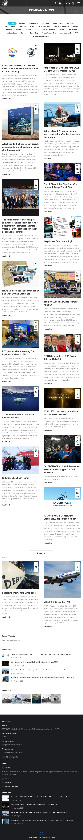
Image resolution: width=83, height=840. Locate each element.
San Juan (62, 30)
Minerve (9, 30)
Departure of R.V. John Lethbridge (19, 593)
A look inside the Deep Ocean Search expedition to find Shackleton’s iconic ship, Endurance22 (20, 147)
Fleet (32, 26)
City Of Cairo (33, 23)
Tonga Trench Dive (49, 33)
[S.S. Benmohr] (46, 699)
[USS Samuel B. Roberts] (27, 699)
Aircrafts (22, 23)
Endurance (70, 23)
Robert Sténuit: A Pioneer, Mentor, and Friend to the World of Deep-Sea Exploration (62, 134)
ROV (36, 30)
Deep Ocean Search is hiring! (58, 241)
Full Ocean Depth (44, 26)
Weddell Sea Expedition (41, 36)
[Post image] (5, 655)
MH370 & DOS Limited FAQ (57, 602)
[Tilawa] (7, 699)
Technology (34, 33)
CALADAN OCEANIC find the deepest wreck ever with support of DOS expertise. (62, 469)
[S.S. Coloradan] (56, 699)
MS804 (18, 30)
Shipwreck (73, 30)
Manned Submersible (61, 26)
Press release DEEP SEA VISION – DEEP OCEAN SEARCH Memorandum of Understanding (20, 68)
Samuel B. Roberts (48, 30)
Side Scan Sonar (11, 33)
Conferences (57, 23)
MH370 (75, 26)
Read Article (6, 98)
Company (45, 23)
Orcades (28, 30)
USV (76, 33)
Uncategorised (65, 33)
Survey (23, 33)
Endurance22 (10, 26)
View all (12, 23)
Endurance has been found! (15, 478)
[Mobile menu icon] (79, 3)
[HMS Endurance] (37, 699)
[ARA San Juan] (17, 699)
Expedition (22, 26)
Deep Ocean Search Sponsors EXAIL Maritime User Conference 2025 (34, 662)
